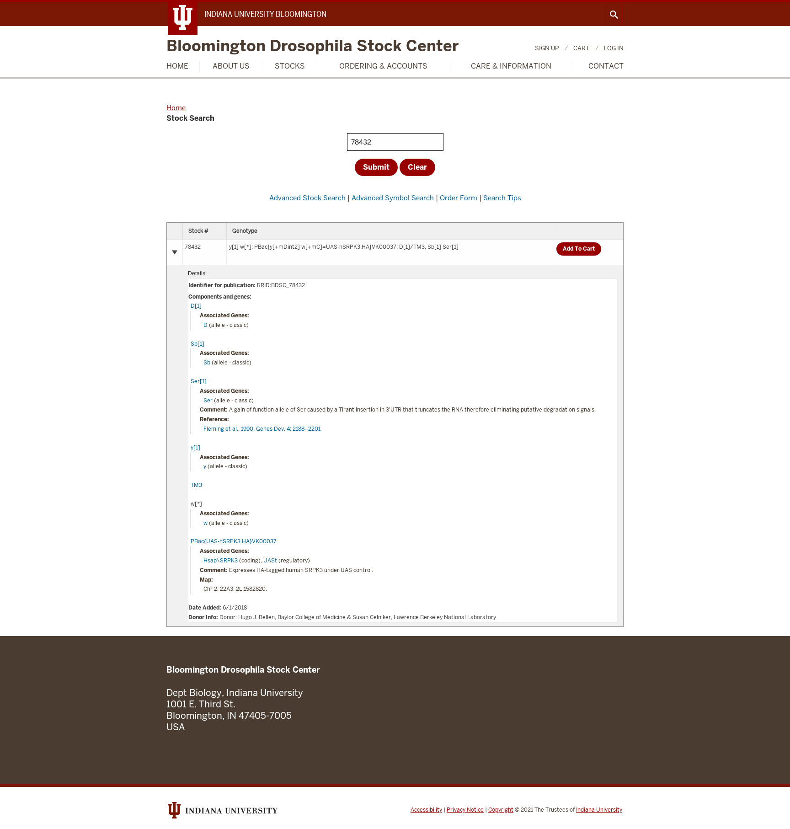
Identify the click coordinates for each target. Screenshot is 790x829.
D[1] (196, 306)
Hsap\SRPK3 (220, 560)
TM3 (196, 485)
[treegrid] (395, 424)
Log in (614, 48)
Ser (208, 400)
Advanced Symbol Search (393, 197)
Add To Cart (579, 248)
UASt (270, 560)
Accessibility (426, 809)
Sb (206, 362)
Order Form (458, 197)
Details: (197, 273)
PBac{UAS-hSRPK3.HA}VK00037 (234, 541)
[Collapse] (174, 252)
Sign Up (547, 48)
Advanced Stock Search (307, 197)
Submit (376, 167)
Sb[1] (197, 344)
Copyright (500, 809)
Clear (417, 167)
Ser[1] (199, 381)
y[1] (195, 447)
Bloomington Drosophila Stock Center (312, 46)
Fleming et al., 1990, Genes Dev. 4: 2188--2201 (261, 429)
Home (177, 66)
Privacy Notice (465, 809)
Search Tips (502, 197)
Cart (581, 48)
